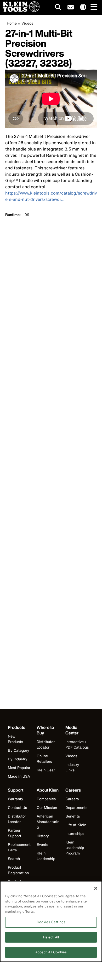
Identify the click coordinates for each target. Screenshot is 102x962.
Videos (27, 23)
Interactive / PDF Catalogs (77, 744)
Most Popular (19, 767)
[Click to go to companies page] (83, 7)
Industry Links (72, 767)
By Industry (17, 759)
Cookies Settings (51, 922)
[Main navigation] (93, 7)
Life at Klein (75, 824)
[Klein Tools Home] (19, 10)
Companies (46, 799)
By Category (18, 750)
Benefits (72, 816)
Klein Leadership (46, 855)
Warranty (15, 799)
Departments (76, 807)
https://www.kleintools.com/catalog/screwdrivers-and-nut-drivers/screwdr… (51, 196)
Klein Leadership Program (74, 847)
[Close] (95, 888)
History (43, 836)
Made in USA (19, 776)
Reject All (51, 937)
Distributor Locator (46, 744)
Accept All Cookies (51, 952)
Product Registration (18, 869)
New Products (15, 738)
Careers (72, 799)
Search (14, 858)
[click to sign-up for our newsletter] (70, 7)
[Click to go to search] (58, 8)
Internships (74, 833)
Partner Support (14, 833)
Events (42, 844)
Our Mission (47, 807)
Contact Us (17, 807)
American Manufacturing (48, 821)
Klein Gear (46, 770)
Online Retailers (44, 758)
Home (12, 23)
